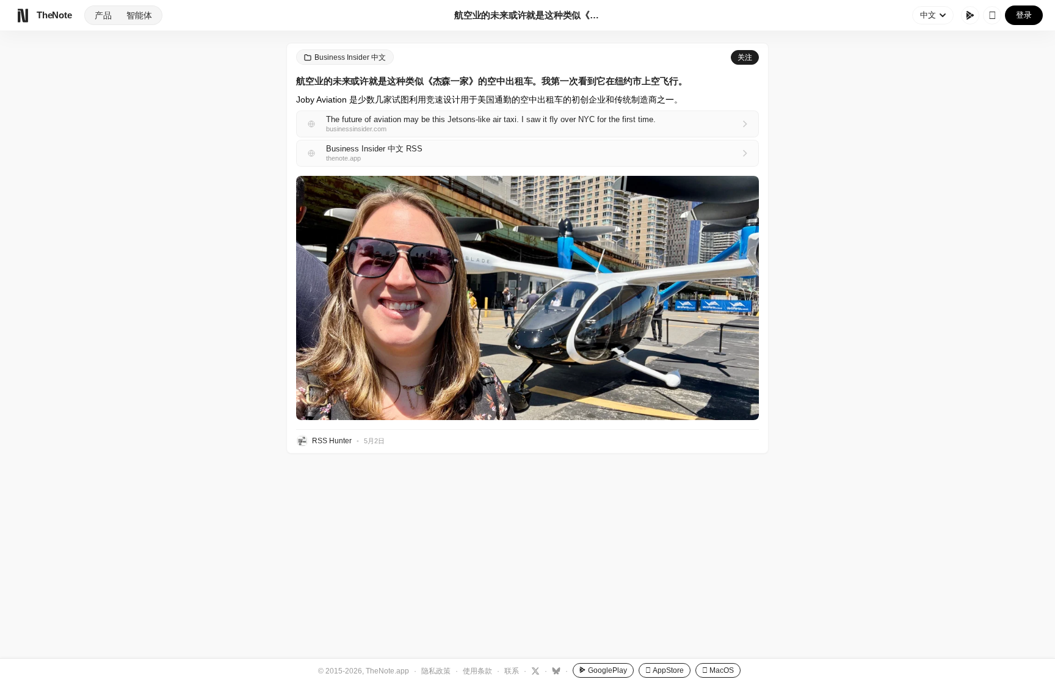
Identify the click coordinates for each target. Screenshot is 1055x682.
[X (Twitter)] (534, 670)
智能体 (139, 15)
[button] (527, 298)
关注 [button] (745, 57)
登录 (1024, 15)
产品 (103, 15)
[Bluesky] (554, 670)
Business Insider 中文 (350, 57)
